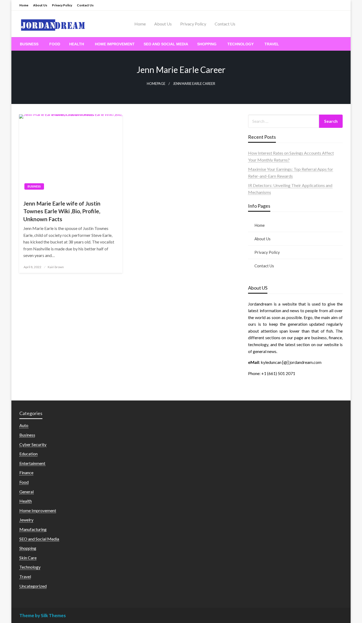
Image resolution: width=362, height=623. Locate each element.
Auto (23, 425)
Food (54, 44)
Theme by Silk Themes (42, 615)
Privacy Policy (62, 5)
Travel (271, 44)
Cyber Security (32, 444)
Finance (26, 472)
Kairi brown (56, 267)
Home (23, 5)
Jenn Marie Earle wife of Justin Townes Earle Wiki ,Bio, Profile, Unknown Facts (61, 211)
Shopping (207, 44)
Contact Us (85, 5)
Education (28, 453)
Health (76, 44)
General (26, 491)
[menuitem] (30, 44)
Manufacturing (33, 529)
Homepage (156, 84)
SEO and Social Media (166, 44)
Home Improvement (115, 44)
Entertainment (32, 463)
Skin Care (28, 557)
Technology (240, 44)
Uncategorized (33, 586)
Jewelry (26, 519)
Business (29, 44)
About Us (40, 5)
